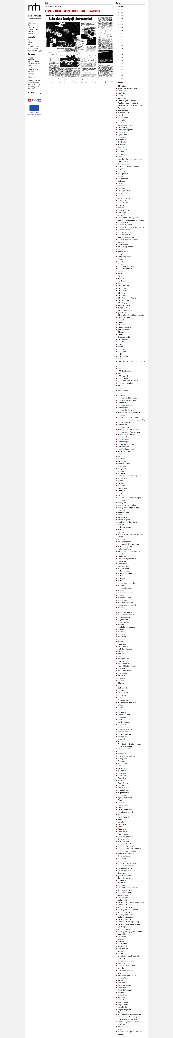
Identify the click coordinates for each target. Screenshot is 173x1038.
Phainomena (123, 700)
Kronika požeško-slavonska (128, 544)
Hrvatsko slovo (123, 446)
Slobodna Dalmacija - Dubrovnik (130, 849)
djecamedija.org (124, 198)
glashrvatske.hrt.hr (125, 310)
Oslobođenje (123, 693)
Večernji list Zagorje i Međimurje (130, 931)
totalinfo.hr (122, 880)
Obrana (121, 683)
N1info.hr (121, 639)
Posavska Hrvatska (125, 729)
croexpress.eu (123, 173)
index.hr (121, 471)
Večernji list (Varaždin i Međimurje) (131, 902)
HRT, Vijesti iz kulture (126, 383)
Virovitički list (123, 949)
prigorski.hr (122, 739)
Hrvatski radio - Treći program (129, 432)
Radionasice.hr (123, 788)
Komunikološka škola (33, 66)
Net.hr (120, 656)
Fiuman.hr (122, 271)
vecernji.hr (122, 936)
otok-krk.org (122, 695)
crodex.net (122, 171)
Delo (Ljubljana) (124, 190)
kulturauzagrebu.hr (125, 549)
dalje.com (121, 181)
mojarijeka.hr (123, 619)
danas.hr (121, 183)
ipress (120, 481)
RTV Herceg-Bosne (125, 810)
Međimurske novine (125, 602)
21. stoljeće (122, 86)
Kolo (29, 44)
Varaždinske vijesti (125, 890)
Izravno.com (122, 488)
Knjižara (31, 72)
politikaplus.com (124, 722)
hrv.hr (120, 393)
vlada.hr (121, 968)
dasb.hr (121, 186)
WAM (120, 973)
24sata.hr (121, 93)
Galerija (31, 74)
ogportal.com (123, 685)
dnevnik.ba (122, 205)
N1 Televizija (122, 637)
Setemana (122, 824)
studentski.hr (123, 861)
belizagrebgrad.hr (125, 127)
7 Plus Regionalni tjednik (127, 100)
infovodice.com (124, 478)
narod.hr (121, 651)
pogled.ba (122, 717)
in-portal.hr (122, 466)
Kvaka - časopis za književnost (129, 551)
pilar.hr (120, 705)
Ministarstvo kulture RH (127, 605)
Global (120, 322)
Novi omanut (123, 668)
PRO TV (121, 751)
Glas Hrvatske (123, 290)
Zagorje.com (122, 997)
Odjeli (30, 25)
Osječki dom (122, 690)
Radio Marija (122, 780)
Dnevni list (122, 200)
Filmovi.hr (121, 261)
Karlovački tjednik (124, 520)
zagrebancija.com (124, 1009)
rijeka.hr (121, 802)
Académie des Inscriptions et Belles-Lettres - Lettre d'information (131, 104)
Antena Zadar (123, 117)
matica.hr (121, 578)
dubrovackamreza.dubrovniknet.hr (131, 220)
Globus (121, 332)
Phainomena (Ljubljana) (127, 702)
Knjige (30, 40)
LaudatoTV (122, 556)
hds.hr (120, 346)
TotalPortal (122, 883)
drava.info (122, 215)
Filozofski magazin (125, 269)
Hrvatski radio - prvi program (128, 429)
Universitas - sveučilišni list (128, 888)
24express (122, 91)
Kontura (121, 532)
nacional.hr (122, 644)
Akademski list (123, 113)
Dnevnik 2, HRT (123, 203)
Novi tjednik (122, 673)
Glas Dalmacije (123, 286)
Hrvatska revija (33, 46)
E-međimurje (123, 244)
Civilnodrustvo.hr (124, 164)
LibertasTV (122, 561)
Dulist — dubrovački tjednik (128, 239)
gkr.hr (120, 283)
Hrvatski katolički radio (126, 422)
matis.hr (121, 580)
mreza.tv (121, 629)
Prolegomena (123, 758)
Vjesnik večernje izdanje (127, 961)
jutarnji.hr (121, 510)
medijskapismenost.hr (126, 583)
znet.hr (120, 1029)
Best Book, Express (125, 130)
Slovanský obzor (124, 856)
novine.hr (121, 678)
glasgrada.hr (122, 307)
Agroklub (121, 108)
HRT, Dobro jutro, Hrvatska (128, 381)
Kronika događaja (124, 542)
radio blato (122, 771)
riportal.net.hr (123, 805)
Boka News (122, 137)
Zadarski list (122, 987)
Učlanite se (32, 23)
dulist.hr (121, 242)
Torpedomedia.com (125, 878)
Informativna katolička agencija (129, 476)
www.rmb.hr (122, 983)
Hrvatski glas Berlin (125, 410)
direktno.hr (122, 193)
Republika (122, 795)
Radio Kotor (122, 778)
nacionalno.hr (123, 646)
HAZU (120, 344)
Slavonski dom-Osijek (126, 844)
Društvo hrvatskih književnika (129, 217)
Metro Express (123, 600)
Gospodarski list (124, 337)
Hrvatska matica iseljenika (127, 400)
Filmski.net (122, 264)
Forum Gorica (123, 278)
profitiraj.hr (122, 753)
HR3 (119, 366)
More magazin (123, 622)
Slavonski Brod (123, 839)
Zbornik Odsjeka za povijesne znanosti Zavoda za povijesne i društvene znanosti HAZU (129, 1016)
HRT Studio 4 (123, 376)
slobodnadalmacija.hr (126, 853)
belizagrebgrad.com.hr (126, 125)
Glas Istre (121, 293)
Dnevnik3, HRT (123, 210)
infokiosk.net (123, 473)
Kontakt (31, 33)
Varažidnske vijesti (125, 892)
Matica (120, 576)
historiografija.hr (124, 356)
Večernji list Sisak (124, 919)
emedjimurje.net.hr (125, 247)
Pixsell (120, 707)
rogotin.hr (122, 807)
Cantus (120, 156)
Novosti (31, 21)
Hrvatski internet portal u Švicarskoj (131, 420)
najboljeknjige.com (125, 649)
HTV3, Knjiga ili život (125, 451)
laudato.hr (122, 554)
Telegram (121, 873)
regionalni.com (123, 793)
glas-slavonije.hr (124, 305)
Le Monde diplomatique (127, 559)
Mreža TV (121, 624)
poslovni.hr (122, 736)
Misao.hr (121, 607)
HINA (120, 354)
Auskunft (121, 122)
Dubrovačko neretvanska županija (131, 227)
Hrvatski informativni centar (128, 417)
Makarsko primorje (125, 573)
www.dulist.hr (123, 978)
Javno (120, 493)
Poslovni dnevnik (124, 732)
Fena (120, 254)
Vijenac (30, 42)
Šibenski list (122, 829)
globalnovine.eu (124, 329)
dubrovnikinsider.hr (125, 232)
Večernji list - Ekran (125, 907)
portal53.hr (122, 724)
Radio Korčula (123, 775)
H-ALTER (121, 342)
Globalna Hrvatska (125, 327)
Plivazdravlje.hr (123, 710)
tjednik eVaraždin (124, 875)
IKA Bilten (121, 459)
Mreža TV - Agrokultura (126, 627)
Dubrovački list (123, 222)
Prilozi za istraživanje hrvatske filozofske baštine (129, 745)
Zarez (120, 1012)
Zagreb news (123, 1004)
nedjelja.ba (122, 654)
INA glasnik (122, 468)
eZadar (120, 249)
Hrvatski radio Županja (126, 434)
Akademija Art (123, 110)
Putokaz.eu (122, 763)
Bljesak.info (122, 135)
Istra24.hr (121, 483)
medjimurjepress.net (126, 588)
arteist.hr (121, 120)
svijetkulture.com (124, 870)
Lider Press (122, 563)
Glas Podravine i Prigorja (127, 298)
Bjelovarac (122, 132)
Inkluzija (31, 89)
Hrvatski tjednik (124, 439)
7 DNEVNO (122, 98)
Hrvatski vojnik (123, 442)
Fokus (120, 273)
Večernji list (122, 900)
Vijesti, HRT (122, 941)
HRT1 (120, 388)
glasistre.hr (122, 312)
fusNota (121, 281)
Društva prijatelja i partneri (34, 30)
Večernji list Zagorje (125, 929)
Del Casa (121, 188)
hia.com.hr (122, 351)
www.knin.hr (123, 980)
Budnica (121, 147)
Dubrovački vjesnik (125, 225)
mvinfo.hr (121, 634)
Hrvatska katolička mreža (127, 398)
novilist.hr (121, 676)
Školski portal (123, 834)
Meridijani (122, 590)
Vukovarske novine (125, 970)
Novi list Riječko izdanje (127, 666)
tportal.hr (121, 885)
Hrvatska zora (123, 407)
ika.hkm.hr (122, 461)
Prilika (120, 741)
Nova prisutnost (124, 658)
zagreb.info (122, 1007)
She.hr (120, 827)
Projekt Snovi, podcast (126, 756)
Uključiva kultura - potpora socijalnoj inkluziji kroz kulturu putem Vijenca (35, 83)
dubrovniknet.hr (124, 234)
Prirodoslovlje (33, 48)
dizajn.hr (121, 195)
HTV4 (120, 454)
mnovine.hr (122, 610)
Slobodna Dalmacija (125, 846)
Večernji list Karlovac (125, 914)
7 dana (120, 96)
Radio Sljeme (123, 783)
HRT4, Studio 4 (123, 390)
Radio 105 (121, 768)
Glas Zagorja (123, 303)
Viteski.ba (121, 951)
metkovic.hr (122, 595)
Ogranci (31, 27)
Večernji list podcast (125, 917)
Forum (120, 276)
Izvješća (31, 59)
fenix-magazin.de (124, 256)
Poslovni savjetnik (125, 734)
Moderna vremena (125, 612)
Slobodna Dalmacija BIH (127, 851)
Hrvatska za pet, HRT (125, 405)
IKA (119, 456)
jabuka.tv (121, 490)
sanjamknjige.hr (124, 817)
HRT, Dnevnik (123, 378)
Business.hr (122, 154)
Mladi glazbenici (34, 61)
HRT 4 (120, 373)
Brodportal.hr (123, 142)
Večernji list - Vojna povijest (128, 909)
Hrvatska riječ (123, 403)
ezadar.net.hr (123, 252)
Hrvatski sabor (123, 437)
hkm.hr (120, 359)
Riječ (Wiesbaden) (125, 797)
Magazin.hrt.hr (123, 568)
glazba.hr (121, 320)
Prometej (121, 761)
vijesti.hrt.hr (122, 944)
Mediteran (122, 585)
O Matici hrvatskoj (34, 19)
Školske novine (124, 832)
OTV (119, 697)
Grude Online (123, 339)
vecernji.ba (122, 934)
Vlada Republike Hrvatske (127, 966)
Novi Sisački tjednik (125, 671)
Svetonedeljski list (125, 868)
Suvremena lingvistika (126, 866)
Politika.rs (121, 719)
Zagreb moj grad (124, 1002)
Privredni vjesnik (124, 749)
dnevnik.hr (122, 208)
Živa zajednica (123, 1026)
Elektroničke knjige (35, 50)
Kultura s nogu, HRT (125, 546)
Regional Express (124, 790)
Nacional (121, 641)
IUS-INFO (121, 485)
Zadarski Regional (125, 990)
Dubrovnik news (124, 230)
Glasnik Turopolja (124, 317)
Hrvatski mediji (123, 427)
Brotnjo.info (122, 144)
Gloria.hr (121, 334)
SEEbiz (120, 819)
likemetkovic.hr (123, 566)
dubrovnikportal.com (126, 237)
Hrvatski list (122, 424)
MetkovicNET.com (124, 597)
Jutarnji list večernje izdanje (128, 507)
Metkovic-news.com (125, 593)
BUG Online (122, 149)
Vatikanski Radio (124, 897)
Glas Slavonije (123, 300)
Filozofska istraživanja (126, 266)
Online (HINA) (123, 688)
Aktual (120, 115)
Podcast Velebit (124, 714)
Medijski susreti (34, 69)
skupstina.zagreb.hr (125, 836)
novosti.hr (122, 680)
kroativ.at (121, 539)
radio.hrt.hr (122, 785)
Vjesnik (121, 953)
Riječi (120, 800)
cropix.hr (121, 176)
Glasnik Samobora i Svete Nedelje (131, 315)
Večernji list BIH (124, 912)
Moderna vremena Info (127, 615)
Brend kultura (123, 139)
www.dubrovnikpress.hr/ (127, 975)
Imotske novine (124, 463)
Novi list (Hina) (123, 663)
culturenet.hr (123, 178)
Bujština (121, 152)
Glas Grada (122, 288)
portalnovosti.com (125, 727)
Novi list (121, 661)
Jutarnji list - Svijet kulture (127, 505)
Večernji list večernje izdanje (129, 922)
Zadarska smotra (124, 985)
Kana (120, 515)
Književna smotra (124, 527)
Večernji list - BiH (124, 905)
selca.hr (121, 822)
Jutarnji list (122, 502)
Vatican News (123, 895)
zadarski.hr (122, 992)
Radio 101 (121, 766)
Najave (30, 57)
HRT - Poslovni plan (125, 371)
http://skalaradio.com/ (126, 449)
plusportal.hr (123, 712)
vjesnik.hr (121, 963)
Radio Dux (122, 773)
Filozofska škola (34, 63)
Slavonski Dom (123, 841)
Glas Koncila (122, 295)
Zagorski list (122, 1000)
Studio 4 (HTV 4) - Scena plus (128, 863)
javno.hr (121, 495)
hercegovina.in (123, 349)
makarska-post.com (125, 571)
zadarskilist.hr (123, 995)
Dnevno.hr (122, 212)
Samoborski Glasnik (125, 812)
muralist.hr (122, 632)
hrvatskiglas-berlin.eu (126, 444)
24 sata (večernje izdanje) (127, 88)
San (119, 814)
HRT (119, 368)
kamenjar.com (123, 512)
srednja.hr (122, 858)
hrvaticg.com (122, 395)
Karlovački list (123, 517)
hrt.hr (120, 386)
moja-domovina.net (125, 617)
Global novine (123, 325)
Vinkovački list (123, 946)
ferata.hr (121, 259)
